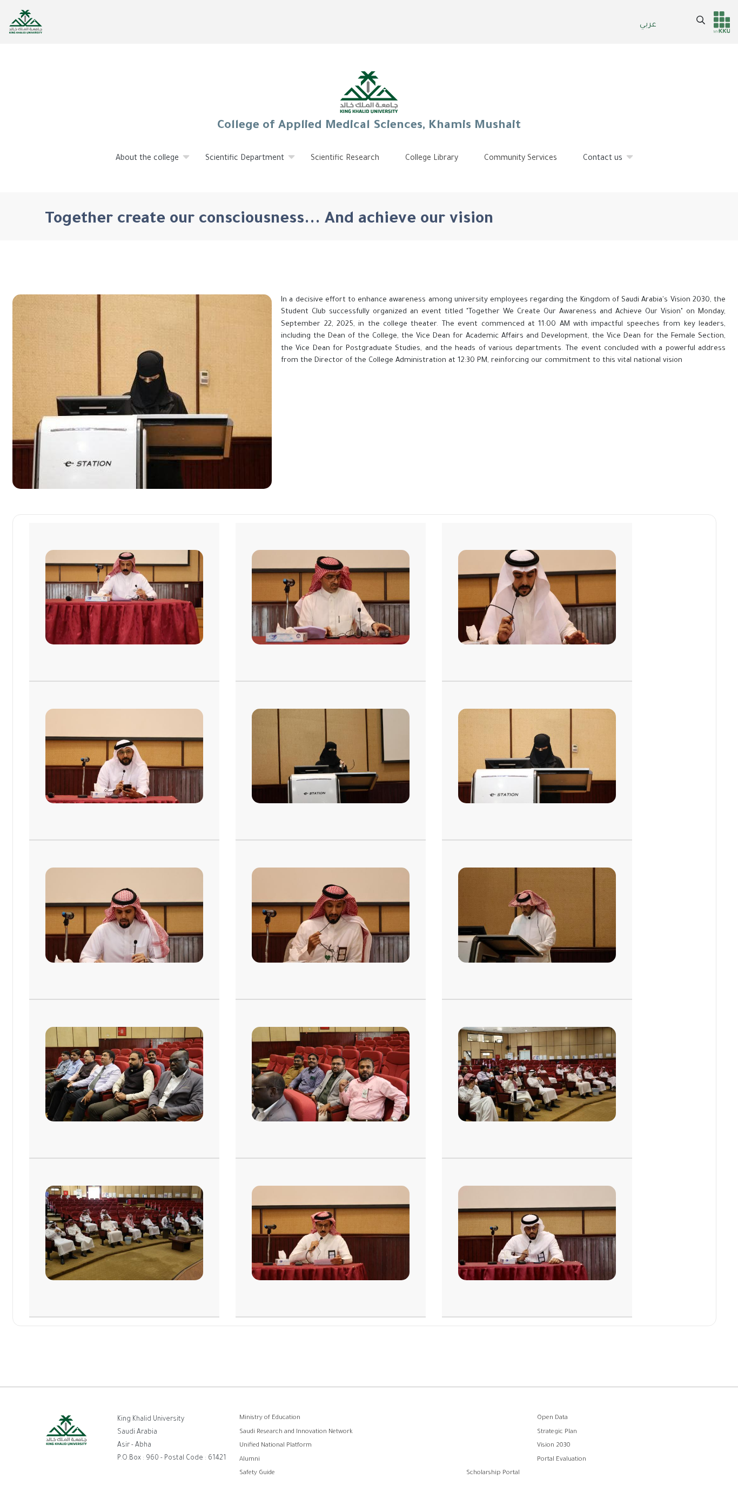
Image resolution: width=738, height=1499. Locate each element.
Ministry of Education (269, 1418)
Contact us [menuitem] (596, 163)
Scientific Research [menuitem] (345, 158)
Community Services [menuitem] (520, 158)
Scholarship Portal (493, 1473)
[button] (124, 602)
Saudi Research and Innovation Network (296, 1432)
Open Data (552, 1418)
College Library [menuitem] (431, 158)
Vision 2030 (554, 1445)
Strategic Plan (557, 1432)
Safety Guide (257, 1473)
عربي (648, 25)
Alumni (249, 1459)
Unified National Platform (275, 1445)
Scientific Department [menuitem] (238, 163)
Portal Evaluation (561, 1459)
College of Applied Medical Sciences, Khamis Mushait (369, 126)
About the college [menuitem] (141, 163)
